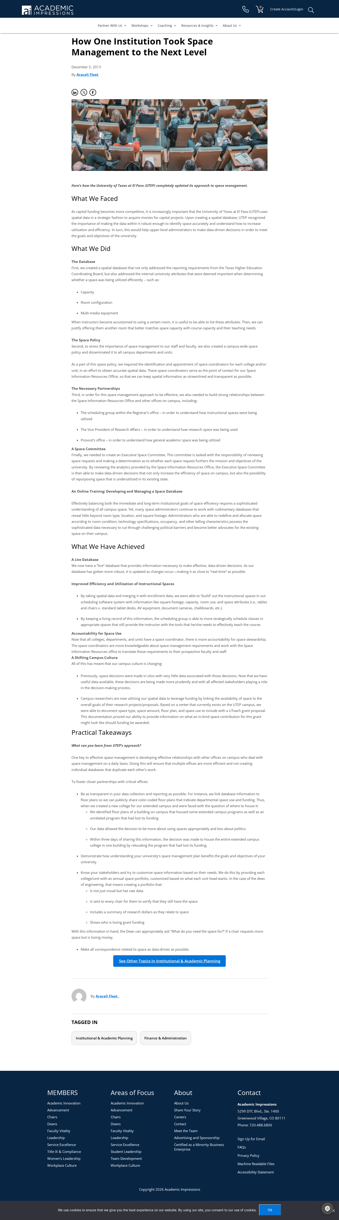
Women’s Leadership (63, 1158)
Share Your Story (187, 1110)
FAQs (242, 1147)
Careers (180, 1117)
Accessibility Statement (256, 1172)
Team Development (126, 1158)
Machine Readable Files (256, 1163)
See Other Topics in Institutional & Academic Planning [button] (169, 961)
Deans (52, 1124)
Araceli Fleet (87, 74)
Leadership (56, 1137)
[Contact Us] (245, 9)
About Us (230, 25)
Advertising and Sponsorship (197, 1137)
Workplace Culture (62, 1165)
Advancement (58, 1110)
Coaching (165, 25)
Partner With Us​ (110, 25)
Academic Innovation (63, 1103)
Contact (180, 1124)
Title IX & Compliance (64, 1151)
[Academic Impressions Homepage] (47, 12)
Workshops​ (140, 25)
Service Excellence (61, 1144)
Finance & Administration (165, 1038)
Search (311, 10)
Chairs (52, 1117)
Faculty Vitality (58, 1130)
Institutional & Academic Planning (104, 1038)
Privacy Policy (248, 1155)
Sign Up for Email (251, 1139)
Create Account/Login (286, 9)
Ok (270, 1210)
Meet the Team (186, 1130)
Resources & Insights (197, 25)
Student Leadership (126, 1151)
